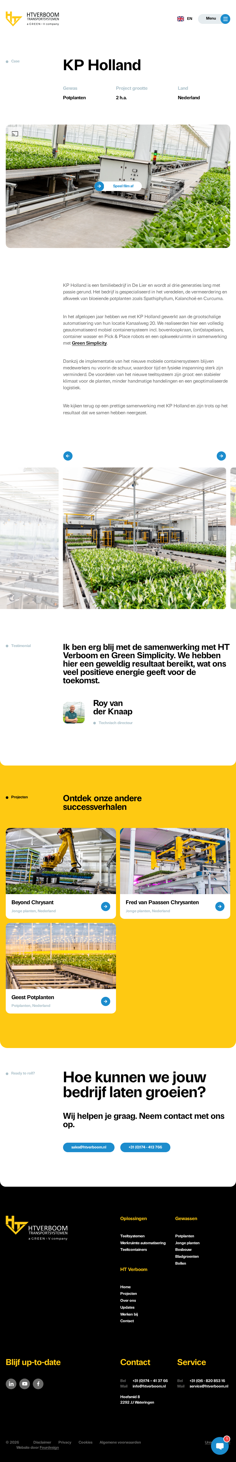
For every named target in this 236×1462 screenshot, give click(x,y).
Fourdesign (49, 1448)
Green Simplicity (89, 343)
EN (189, 19)
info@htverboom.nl (143, 1386)
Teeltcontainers (133, 1250)
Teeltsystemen (132, 1236)
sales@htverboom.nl (88, 1147)
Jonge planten (187, 1243)
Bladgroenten (187, 1257)
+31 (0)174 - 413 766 (145, 1147)
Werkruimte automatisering (143, 1243)
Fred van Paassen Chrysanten (162, 903)
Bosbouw (183, 1250)
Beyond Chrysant (33, 903)
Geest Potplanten (33, 998)
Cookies (85, 1442)
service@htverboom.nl (202, 1386)
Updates (127, 1308)
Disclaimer (42, 1442)
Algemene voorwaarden (120, 1442)
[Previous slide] (68, 456)
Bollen (180, 1264)
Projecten (128, 1294)
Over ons (128, 1301)
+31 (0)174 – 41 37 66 (144, 1381)
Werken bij (129, 1314)
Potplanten (184, 1236)
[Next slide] (221, 456)
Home (125, 1287)
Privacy (64, 1442)
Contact (127, 1321)
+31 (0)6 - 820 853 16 (201, 1381)
